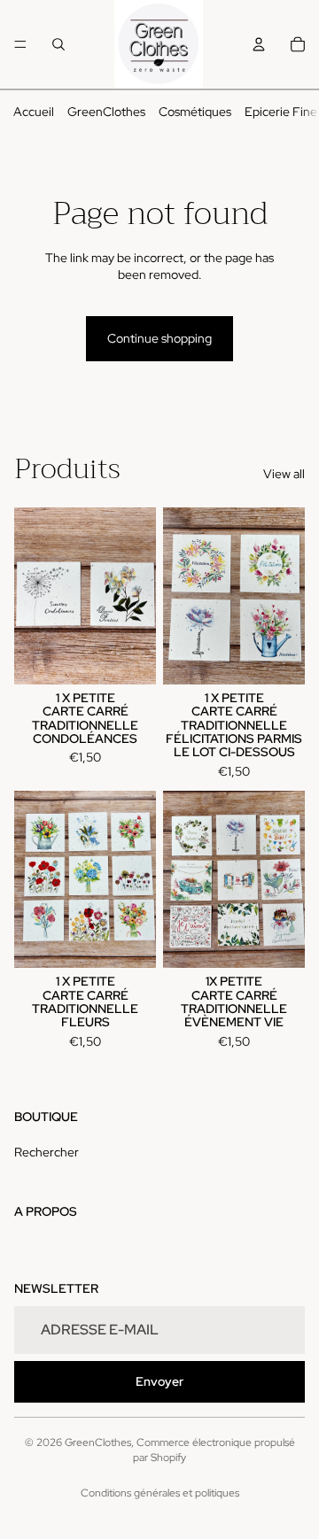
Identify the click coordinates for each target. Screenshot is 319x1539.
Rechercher (46, 1152)
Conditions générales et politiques (160, 1493)
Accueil (33, 112)
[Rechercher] (58, 44)
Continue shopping (159, 338)
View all (284, 474)
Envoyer (159, 1381)
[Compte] (258, 44)
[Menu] (20, 44)
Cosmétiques (195, 112)
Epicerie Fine (281, 112)
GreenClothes (106, 112)
